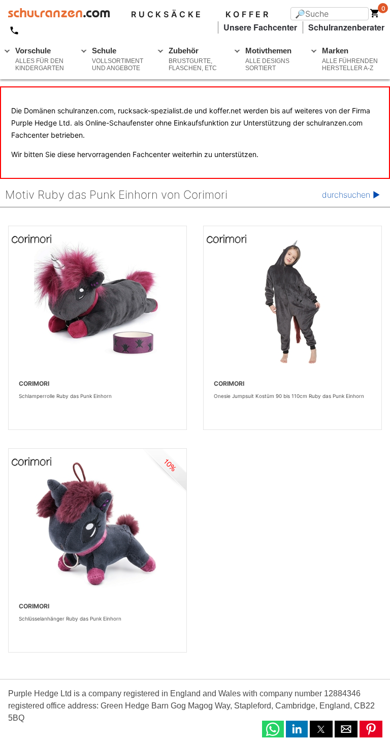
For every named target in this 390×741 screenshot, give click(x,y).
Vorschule (39, 59)
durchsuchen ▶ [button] (351, 195)
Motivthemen (268, 59)
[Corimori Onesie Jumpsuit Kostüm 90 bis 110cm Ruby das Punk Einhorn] (292, 301)
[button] (273, 729)
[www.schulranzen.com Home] (55, 14)
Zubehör (193, 59)
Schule (117, 59)
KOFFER (248, 14)
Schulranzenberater (346, 27)
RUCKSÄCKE (167, 14)
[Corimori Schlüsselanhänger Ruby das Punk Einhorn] (97, 524)
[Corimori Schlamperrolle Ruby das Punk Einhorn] (97, 301)
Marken (350, 59)
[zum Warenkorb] (375, 15)
